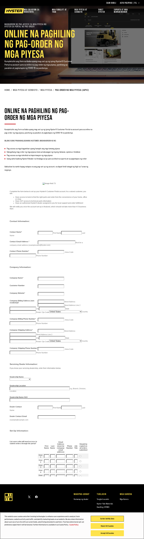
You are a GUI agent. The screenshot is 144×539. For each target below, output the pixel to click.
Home (7, 90)
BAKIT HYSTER (101, 10)
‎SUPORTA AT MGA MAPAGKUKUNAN (121, 10)
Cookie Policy (73, 525)
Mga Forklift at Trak (59, 10)
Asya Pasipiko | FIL (128, 3)
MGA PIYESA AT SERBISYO (81, 10)
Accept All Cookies (107, 533)
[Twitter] (29, 497)
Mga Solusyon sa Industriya (31, 10)
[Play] (135, 75)
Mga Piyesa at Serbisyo (25, 90)
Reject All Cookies (107, 526)
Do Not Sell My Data (107, 518)
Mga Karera (124, 499)
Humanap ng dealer (81, 499)
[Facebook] (36, 497)
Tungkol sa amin (103, 499)
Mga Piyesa (46, 90)
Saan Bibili (111, 3)
